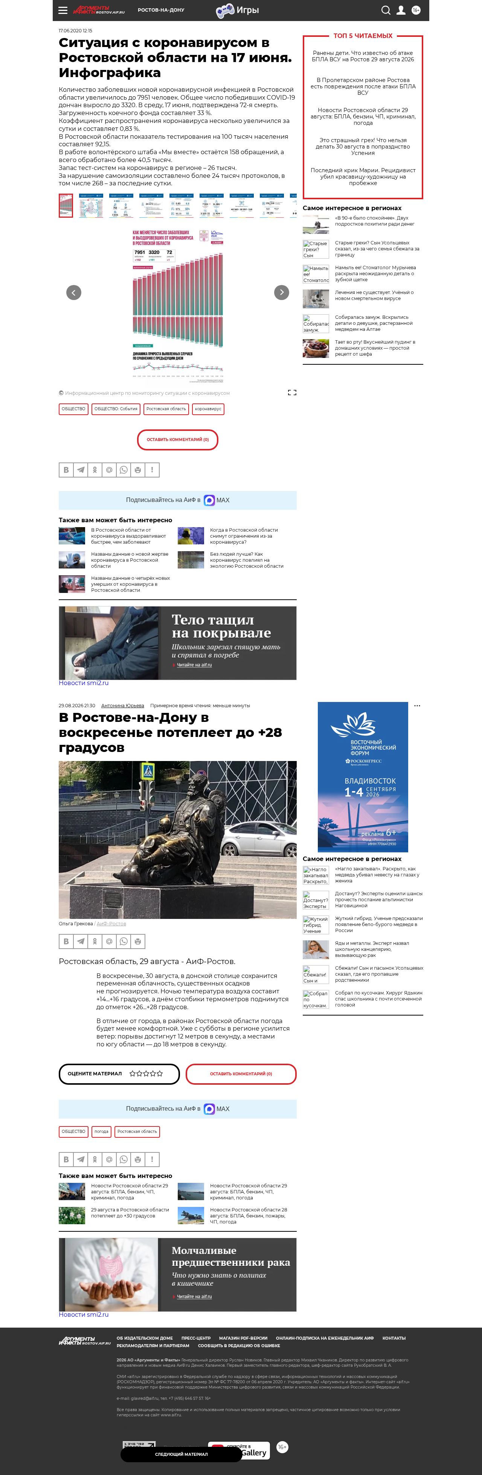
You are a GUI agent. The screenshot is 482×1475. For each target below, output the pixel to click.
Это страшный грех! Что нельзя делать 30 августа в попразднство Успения (363, 146)
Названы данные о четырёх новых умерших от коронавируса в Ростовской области (130, 584)
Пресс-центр (196, 1338)
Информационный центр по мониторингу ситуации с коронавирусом (147, 393)
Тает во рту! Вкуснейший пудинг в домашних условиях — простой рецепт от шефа (375, 348)
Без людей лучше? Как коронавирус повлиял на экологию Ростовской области (247, 560)
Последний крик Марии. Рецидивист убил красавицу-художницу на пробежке (363, 176)
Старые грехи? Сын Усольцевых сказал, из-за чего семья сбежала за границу (377, 249)
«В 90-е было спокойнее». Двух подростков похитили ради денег (375, 221)
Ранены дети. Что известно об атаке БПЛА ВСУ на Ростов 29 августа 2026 (363, 56)
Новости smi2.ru (84, 683)
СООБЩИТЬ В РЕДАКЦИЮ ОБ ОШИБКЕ (239, 1345)
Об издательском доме (145, 1338)
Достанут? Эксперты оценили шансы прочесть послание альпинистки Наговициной (379, 899)
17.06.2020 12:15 (75, 30)
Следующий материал (181, 1454)
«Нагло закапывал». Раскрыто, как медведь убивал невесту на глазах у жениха (377, 875)
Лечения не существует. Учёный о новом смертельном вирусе (374, 295)
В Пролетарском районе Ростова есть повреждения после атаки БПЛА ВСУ (363, 86)
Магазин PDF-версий (243, 1338)
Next (282, 293)
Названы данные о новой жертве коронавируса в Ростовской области (129, 560)
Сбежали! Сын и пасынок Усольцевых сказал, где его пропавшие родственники (379, 974)
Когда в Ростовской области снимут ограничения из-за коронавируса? (244, 536)
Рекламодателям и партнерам (153, 1345)
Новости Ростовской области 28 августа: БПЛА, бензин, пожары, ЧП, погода (248, 1216)
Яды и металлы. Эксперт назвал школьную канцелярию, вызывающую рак (372, 949)
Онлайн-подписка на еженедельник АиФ (325, 1338)
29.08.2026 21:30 (77, 705)
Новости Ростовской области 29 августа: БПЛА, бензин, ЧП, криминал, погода (363, 116)
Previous (74, 293)
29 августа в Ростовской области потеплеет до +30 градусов (130, 1213)
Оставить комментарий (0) (178, 439)
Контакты (394, 1338)
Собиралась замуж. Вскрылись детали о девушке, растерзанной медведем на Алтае (374, 323)
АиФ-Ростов (111, 923)
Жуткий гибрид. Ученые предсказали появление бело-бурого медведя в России (379, 924)
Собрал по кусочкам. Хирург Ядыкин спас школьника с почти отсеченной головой (379, 999)
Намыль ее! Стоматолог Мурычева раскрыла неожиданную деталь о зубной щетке (375, 273)
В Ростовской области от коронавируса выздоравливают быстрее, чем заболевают (128, 536)
